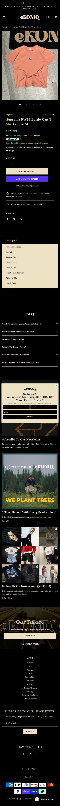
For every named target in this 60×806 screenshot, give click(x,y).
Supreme (9, 114)
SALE (30, 674)
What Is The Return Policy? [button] (14, 347)
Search (30, 663)
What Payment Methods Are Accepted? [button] (18, 332)
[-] (7, 163)
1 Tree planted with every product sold (26, 204)
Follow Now (7, 598)
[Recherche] (48, 17)
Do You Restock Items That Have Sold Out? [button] (20, 362)
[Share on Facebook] (7, 219)
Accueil (4, 27)
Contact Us (30, 681)
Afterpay (30, 684)
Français (28, 777)
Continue (30, 417)
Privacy (30, 692)
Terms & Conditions (30, 695)
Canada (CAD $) (28, 769)
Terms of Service (30, 699)
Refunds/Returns (30, 688)
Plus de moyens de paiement (27, 186)
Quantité (10, 158)
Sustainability (30, 677)
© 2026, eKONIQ (12, 799)
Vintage (30, 670)
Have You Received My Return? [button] (15, 355)
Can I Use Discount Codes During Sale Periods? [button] (22, 324)
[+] (17, 163)
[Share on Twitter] (14, 219)
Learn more (30, 636)
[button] (20, 104)
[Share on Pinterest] (21, 219)
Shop (30, 666)
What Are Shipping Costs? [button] (13, 339)
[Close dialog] (56, 385)
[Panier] (56, 17)
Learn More (6, 521)
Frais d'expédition (13, 143)
